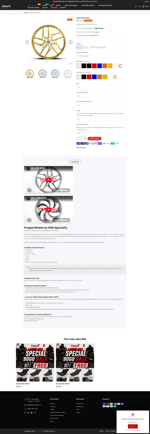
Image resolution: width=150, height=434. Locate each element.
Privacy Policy (54, 418)
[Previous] (27, 42)
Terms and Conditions (57, 415)
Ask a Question (81, 147)
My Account (80, 404)
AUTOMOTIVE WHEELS (105, 5)
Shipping (79, 24)
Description (75, 162)
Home (26, 12)
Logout (78, 412)
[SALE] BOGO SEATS (23, 384)
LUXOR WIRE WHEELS (87, 5)
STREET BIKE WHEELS (70, 5)
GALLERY (45, 8)
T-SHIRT (45, 5)
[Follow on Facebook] (25, 413)
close (4, 1)
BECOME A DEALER (33, 8)
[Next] (70, 42)
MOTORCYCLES (34, 5)
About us (53, 404)
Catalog (52, 406)
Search (101, 431)
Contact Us (79, 406)
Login (77, 409)
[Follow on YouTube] (31, 413)
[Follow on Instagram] (28, 413)
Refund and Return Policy (57, 412)
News (51, 421)
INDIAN (58, 5)
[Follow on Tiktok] (35, 413)
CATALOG (54, 8)
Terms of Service (110, 431)
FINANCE (63, 8)
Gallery (52, 409)
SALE (52, 5)
